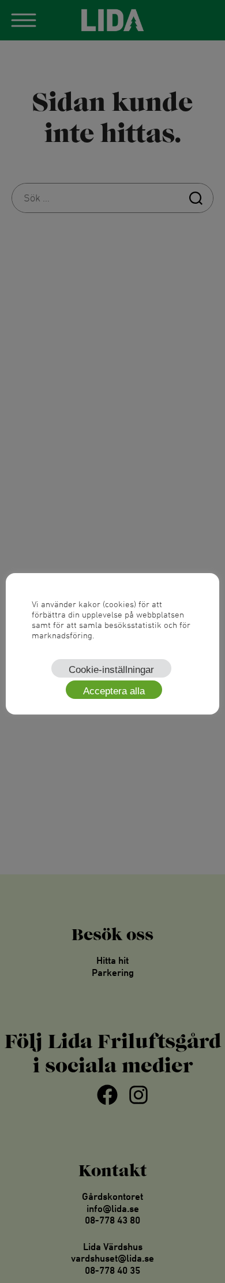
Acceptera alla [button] (114, 691)
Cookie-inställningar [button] (111, 669)
